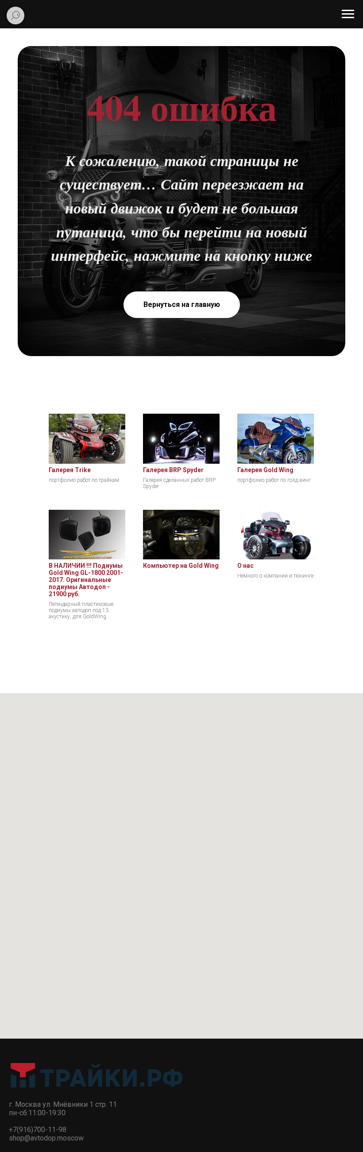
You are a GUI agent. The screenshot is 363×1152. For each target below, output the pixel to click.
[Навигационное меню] (348, 14)
